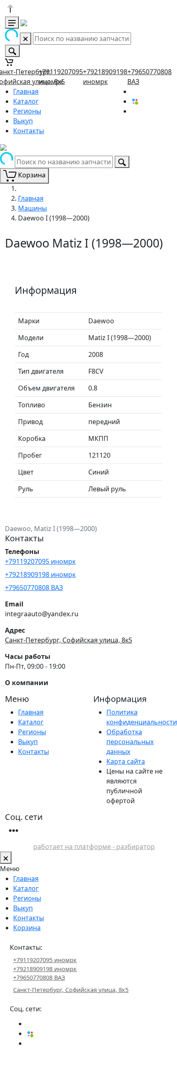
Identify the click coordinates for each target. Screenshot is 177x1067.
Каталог (26, 101)
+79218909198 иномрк (40, 574)
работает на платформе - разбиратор (94, 846)
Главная (26, 91)
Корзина (27, 927)
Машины (32, 208)
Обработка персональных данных (130, 741)
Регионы (27, 111)
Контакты (28, 130)
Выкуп (23, 120)
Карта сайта (125, 761)
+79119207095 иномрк (40, 561)
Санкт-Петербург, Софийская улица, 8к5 (68, 640)
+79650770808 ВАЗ (34, 587)
